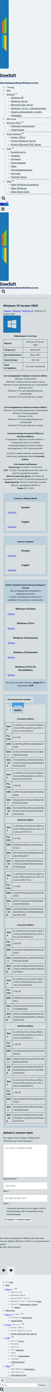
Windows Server (19, 101)
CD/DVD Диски (19, 177)
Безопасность (18, 152)
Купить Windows (12, 1325)
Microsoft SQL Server (22, 104)
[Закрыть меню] (0, 1277)
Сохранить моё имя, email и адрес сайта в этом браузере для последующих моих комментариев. (26, 1211)
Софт (7, 1338)
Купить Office (18, 137)
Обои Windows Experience (25, 184)
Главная (10, 87)
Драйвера (16, 115)
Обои (7, 1366)
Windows (9, 1289)
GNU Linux (11, 119)
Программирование (21, 170)
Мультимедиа (18, 162)
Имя (6, 1191)
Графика (15, 155)
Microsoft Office (12, 1314)
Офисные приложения (23, 126)
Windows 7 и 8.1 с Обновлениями (28, 108)
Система (15, 173)
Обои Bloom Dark (20, 191)
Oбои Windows (19, 188)
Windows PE (17, 97)
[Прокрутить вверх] (3, 1271)
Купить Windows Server (23, 140)
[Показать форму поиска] (3, 198)
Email (6, 1203)
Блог (9, 90)
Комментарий (10, 1179)
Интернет (16, 159)
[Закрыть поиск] (2, 1381)
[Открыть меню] (3, 209)
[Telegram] (6, 204)
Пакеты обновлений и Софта (26, 112)
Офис (14, 166)
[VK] (2, 204)
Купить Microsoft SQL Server (26, 144)
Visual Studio (17, 129)
